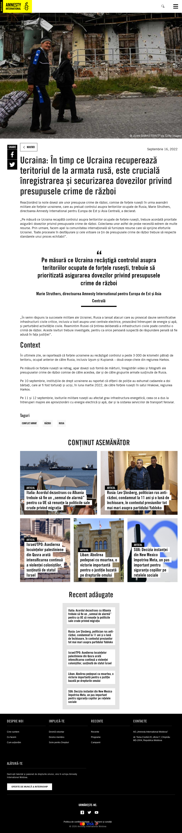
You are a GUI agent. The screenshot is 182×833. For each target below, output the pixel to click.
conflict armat (29, 423)
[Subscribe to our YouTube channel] (96, 812)
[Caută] (163, 6)
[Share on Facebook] (12, 154)
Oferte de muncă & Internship (29, 787)
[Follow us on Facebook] (82, 812)
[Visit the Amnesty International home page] (16, 6)
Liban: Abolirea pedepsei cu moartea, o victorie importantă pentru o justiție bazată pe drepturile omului (98, 565)
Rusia (61, 423)
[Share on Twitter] (12, 165)
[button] (13, 750)
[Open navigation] (175, 6)
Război (47, 423)
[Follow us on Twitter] (89, 812)
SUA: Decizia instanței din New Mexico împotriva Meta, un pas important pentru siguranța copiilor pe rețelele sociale (151, 562)
